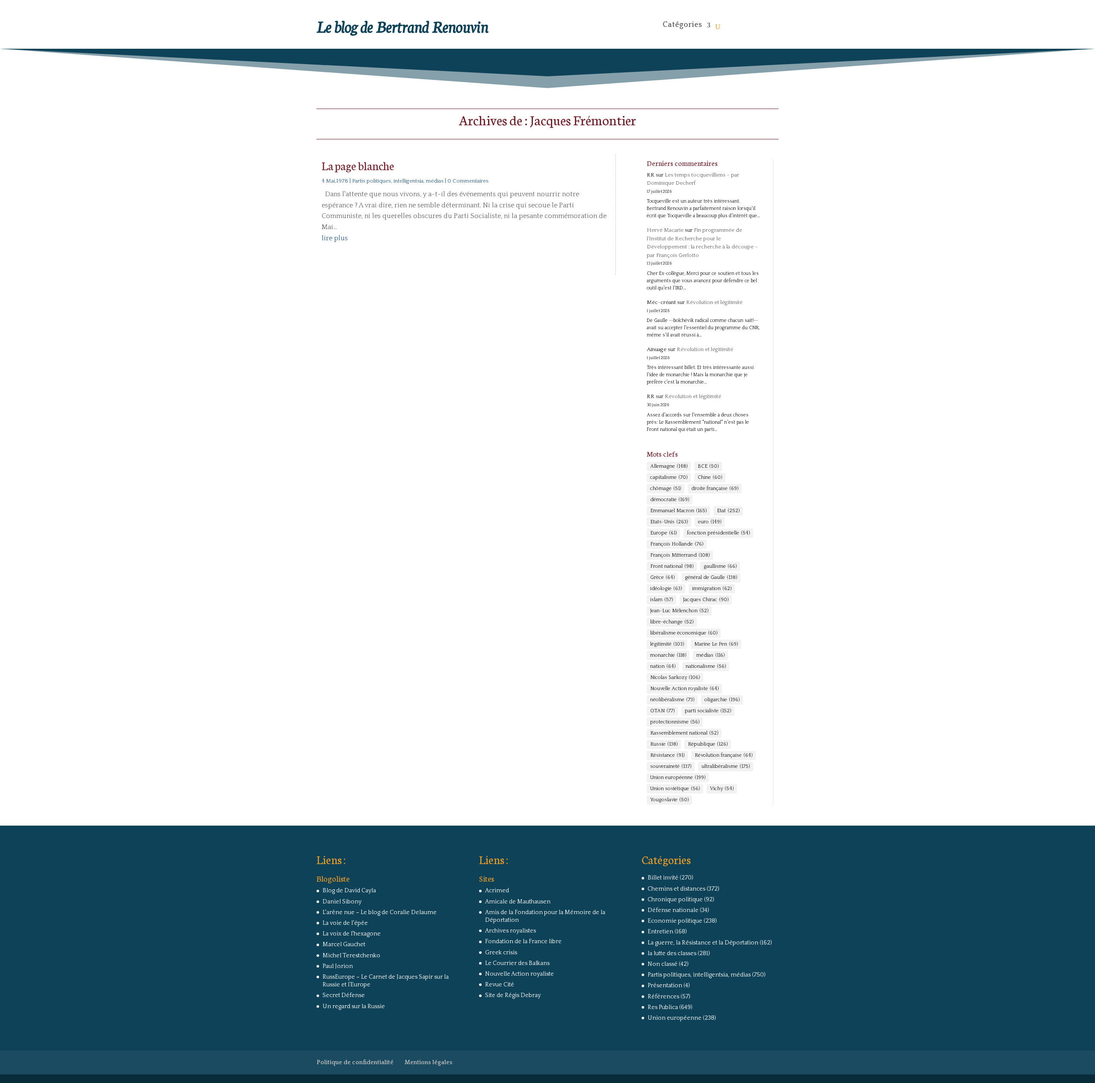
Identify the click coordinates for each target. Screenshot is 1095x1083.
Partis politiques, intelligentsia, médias (398, 181)
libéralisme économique (683, 633)
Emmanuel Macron (678, 510)
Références (663, 996)
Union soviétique (675, 788)
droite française (714, 488)
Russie (664, 744)
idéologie (666, 588)
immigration (711, 588)
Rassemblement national (684, 733)
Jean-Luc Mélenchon (679, 611)
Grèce (662, 577)
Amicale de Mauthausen (517, 901)
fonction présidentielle (718, 533)
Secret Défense (344, 995)
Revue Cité (499, 984)
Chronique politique (675, 899)
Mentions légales (429, 1062)
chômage (665, 488)
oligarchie (722, 699)
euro (709, 522)
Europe (663, 533)
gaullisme (720, 566)
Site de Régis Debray (513, 995)
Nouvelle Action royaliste (684, 688)
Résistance (667, 755)
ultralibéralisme (725, 766)
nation (662, 666)
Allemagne (668, 466)
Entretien (660, 931)
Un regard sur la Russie (354, 1006)
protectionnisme (674, 722)
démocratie (669, 499)
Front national (671, 566)
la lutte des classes (672, 953)
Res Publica (663, 1007)
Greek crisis (501, 952)
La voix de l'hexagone (352, 933)
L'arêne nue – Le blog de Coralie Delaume (380, 912)
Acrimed (497, 890)
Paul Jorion (338, 966)
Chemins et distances (676, 888)
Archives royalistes (510, 930)
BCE (708, 466)
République (708, 744)
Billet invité (663, 877)
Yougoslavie (669, 800)
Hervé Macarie (665, 230)
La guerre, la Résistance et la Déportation (703, 942)
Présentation (665, 985)
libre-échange (671, 622)
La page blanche (358, 165)
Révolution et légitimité (714, 302)
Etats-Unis (669, 522)
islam (661, 599)
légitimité (667, 644)
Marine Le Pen (716, 644)
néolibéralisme (672, 699)
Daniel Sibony (342, 901)
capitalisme (668, 477)
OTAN (662, 711)
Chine (710, 477)
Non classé (663, 964)
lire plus (335, 238)
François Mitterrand (680, 555)
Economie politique (675, 921)
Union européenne (677, 777)
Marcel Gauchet (344, 944)
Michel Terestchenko (351, 955)
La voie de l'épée (345, 923)
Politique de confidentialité (355, 1062)
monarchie (668, 655)
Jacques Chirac (705, 599)
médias (710, 655)
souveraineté (670, 766)
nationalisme (706, 666)
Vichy (722, 788)
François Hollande (676, 544)
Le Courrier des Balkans (517, 963)
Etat (728, 510)
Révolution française (723, 755)
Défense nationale (673, 910)
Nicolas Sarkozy (675, 677)
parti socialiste (708, 711)
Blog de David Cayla (349, 890)
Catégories (682, 25)
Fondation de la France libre (523, 941)
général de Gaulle (711, 577)
